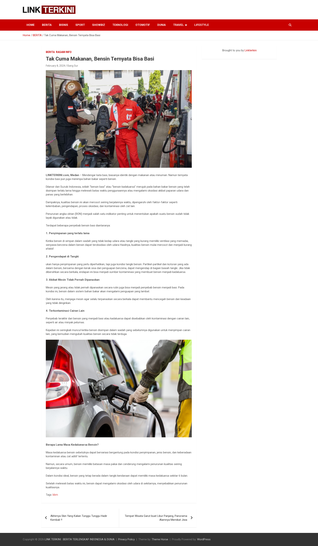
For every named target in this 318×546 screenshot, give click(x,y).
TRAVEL (178, 25)
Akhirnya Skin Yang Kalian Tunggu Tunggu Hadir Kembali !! (78, 517)
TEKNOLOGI (120, 25)
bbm (55, 494)
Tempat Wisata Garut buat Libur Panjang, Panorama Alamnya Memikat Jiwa (156, 517)
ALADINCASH (213, 54)
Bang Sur (72, 65)
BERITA (47, 25)
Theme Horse (160, 539)
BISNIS (63, 25)
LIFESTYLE (201, 25)
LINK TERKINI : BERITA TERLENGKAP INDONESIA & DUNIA (79, 539)
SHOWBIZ (98, 25)
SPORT (80, 25)
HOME (30, 25)
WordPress (204, 539)
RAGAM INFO (64, 52)
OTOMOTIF (142, 25)
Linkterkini (251, 50)
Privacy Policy (126, 539)
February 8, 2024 (55, 65)
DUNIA (161, 25)
